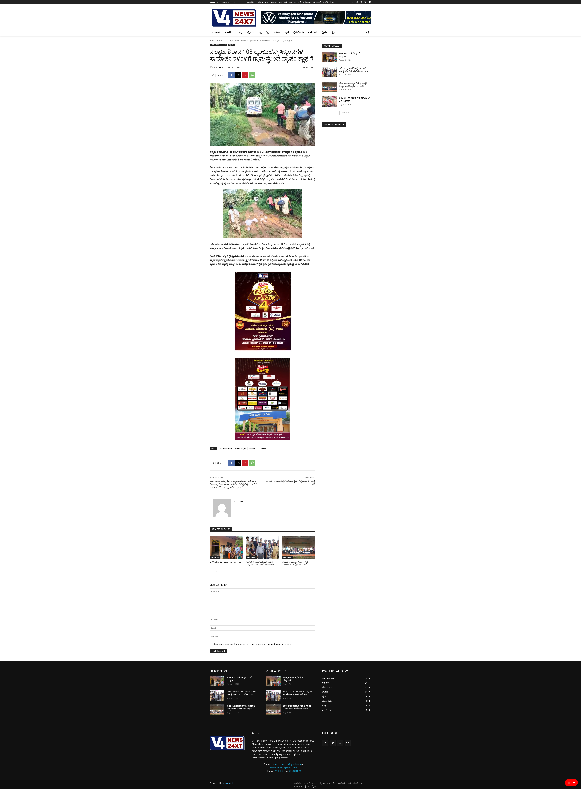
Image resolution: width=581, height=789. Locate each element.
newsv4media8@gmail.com (283, 767)
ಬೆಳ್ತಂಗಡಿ (231, 45)
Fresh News (222, 40)
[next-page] (216, 572)
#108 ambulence (225, 448)
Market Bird (228, 783)
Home (212, 40)
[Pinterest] (245, 75)
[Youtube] (369, 2)
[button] (367, 32)
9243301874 (279, 770)
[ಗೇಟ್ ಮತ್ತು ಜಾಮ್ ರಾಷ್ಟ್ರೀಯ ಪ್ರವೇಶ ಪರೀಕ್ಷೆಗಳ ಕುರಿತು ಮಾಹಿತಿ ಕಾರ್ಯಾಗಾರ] (262, 547)
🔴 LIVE (571, 782)
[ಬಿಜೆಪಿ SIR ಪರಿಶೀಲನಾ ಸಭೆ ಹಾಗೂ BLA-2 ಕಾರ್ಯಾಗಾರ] (329, 101)
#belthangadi (240, 448)
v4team (219, 67)
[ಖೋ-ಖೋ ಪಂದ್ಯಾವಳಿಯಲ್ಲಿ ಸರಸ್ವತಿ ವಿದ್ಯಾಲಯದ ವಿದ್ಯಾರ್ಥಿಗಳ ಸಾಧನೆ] (298, 547)
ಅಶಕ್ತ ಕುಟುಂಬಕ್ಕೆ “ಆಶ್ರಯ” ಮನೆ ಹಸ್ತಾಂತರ (225, 562)
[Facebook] (353, 2)
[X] (361, 2)
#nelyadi (252, 448)
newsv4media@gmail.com (288, 764)
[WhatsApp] (252, 75)
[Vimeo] (365, 2)
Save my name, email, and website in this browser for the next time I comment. (252, 644)
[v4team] (212, 67)
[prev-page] (211, 572)
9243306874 (295, 770)
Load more (346, 112)
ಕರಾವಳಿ (223, 45)
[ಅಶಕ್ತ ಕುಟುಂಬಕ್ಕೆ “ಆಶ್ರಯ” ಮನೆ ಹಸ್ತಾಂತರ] (226, 547)
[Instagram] (357, 2)
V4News (262, 448)
